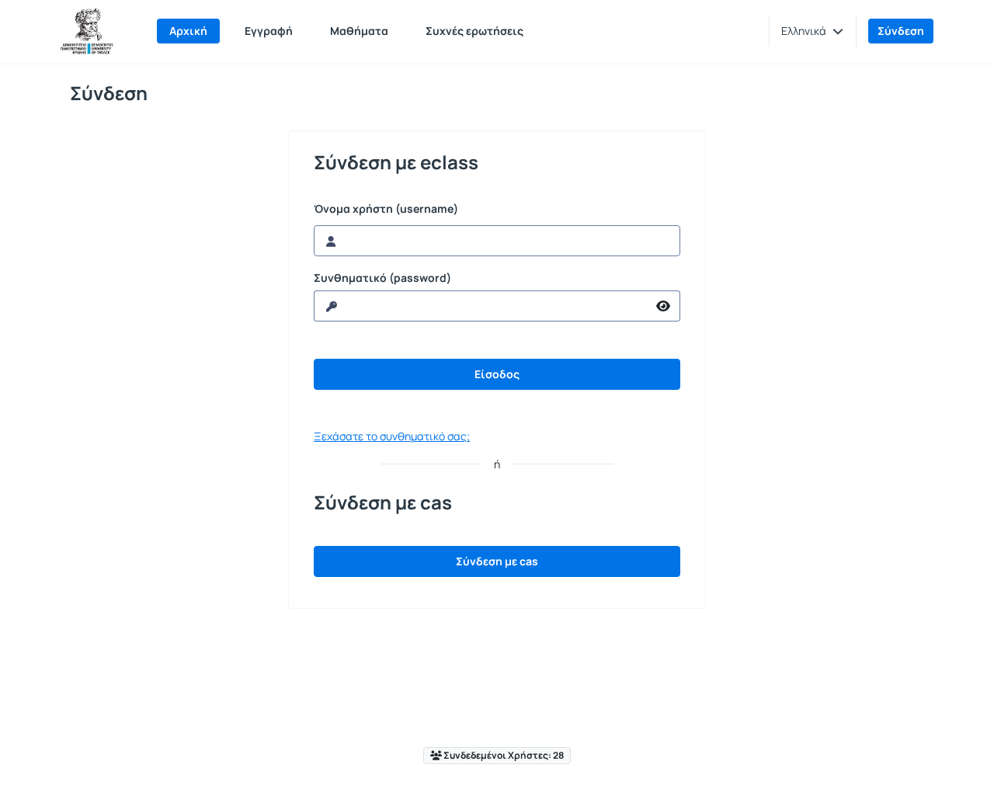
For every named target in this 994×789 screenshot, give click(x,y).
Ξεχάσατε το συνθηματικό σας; (392, 436)
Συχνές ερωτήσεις (474, 30)
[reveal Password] (663, 306)
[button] (812, 31)
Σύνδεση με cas (497, 561)
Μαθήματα (359, 30)
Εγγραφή (269, 30)
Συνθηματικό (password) (382, 278)
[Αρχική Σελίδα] (87, 31)
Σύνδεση (901, 30)
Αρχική (188, 30)
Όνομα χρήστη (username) (386, 209)
